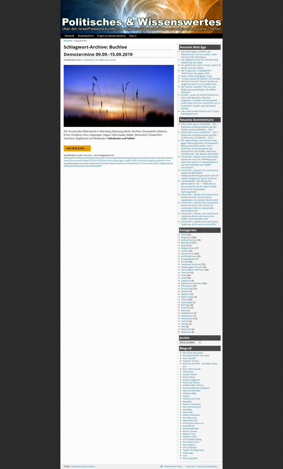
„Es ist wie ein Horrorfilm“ (204, 224)
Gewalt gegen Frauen (191, 267)
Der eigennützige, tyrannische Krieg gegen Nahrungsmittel (199, 189)
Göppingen (118, 160)
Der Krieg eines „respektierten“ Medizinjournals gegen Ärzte (196, 72)
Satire (184, 310)
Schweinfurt (122, 163)
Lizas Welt (188, 412)
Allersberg (86, 157)
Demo (147, 157)
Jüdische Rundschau (191, 283)
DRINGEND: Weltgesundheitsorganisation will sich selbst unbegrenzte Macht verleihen (200, 175)
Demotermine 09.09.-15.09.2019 (98, 54)
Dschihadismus (188, 256)
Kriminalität (187, 288)
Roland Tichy (189, 433)
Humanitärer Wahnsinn (192, 269)
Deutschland (187, 253)
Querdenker (189, 425)
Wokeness (186, 332)
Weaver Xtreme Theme (173, 466)
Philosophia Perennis (193, 423)
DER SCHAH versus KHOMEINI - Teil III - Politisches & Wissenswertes (200, 133)
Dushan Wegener (191, 379)
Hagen (128, 160)
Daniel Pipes (189, 377)
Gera (110, 160)
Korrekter (187, 409)
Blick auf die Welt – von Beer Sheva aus (200, 365)
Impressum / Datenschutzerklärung (201, 466)
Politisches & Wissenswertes (83, 466)
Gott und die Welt (191, 390)
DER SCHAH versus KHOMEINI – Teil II (199, 128)
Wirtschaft (186, 329)
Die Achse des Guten (193, 352)
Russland (185, 307)
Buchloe (113, 157)
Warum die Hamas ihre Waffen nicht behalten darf (197, 217)
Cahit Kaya (188, 371)
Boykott (184, 245)
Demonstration (158, 157)
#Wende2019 (70, 157)
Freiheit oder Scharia (193, 385)
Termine (144, 163)
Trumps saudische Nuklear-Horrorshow (200, 78)
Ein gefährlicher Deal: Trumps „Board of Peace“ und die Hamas (201, 66)
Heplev (186, 396)
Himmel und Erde (191, 398)
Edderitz (87, 160)
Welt (183, 326)
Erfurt (94, 160)
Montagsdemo (75, 163)
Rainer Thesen (190, 431)
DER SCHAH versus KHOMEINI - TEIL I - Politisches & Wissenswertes (200, 125)
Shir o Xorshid (190, 447)
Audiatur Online (191, 360)
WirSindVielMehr (93, 166)
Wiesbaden (79, 166)
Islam (183, 275)
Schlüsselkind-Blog (192, 439)
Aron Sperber (189, 358)
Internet (185, 272)
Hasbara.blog (189, 393)
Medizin (185, 294)
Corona (184, 251)
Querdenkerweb (191, 428)
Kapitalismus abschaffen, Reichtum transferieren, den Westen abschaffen (200, 152)
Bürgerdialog (123, 157)
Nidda (86, 163)
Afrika (184, 234)
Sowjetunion (187, 313)
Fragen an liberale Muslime (111, 36)
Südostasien (187, 318)
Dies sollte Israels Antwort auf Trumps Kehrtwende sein (200, 112)
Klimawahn (186, 286)
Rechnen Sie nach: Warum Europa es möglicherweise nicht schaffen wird (199, 82)
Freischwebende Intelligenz (196, 388)
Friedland (102, 160)
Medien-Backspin (191, 415)
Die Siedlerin (189, 444)
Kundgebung (150, 160)
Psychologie (187, 302)
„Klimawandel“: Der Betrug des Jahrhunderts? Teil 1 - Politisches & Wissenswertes (198, 184)
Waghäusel (164, 163)
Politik (105, 163)
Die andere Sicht (191, 442)
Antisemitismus (188, 240)
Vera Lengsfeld (190, 458)
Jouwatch (187, 401)
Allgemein (186, 237)
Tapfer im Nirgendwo (193, 450)
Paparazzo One (190, 420)
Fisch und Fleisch (191, 382)
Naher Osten (187, 296)
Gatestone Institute (190, 264)
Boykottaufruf (85, 36)
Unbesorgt (188, 452)
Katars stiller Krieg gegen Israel (196, 76)
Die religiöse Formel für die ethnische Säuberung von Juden (199, 61)
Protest (111, 163)
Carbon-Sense (190, 374)
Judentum (186, 280)
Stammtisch (134, 163)
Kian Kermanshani (192, 406)
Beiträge (88, 155)
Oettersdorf (95, 163)
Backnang (97, 157)
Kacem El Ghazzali (192, 404)
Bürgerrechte (137, 157)
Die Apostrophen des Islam (196, 355)
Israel (184, 277)
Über (131, 36)
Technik (185, 321)
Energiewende (188, 259)
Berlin (105, 157)
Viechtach (154, 163)
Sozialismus (187, 315)
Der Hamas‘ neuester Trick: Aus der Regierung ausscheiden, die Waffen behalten (198, 89)
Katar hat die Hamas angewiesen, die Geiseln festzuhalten (199, 198)
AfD (79, 157)
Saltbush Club (190, 436)
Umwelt (185, 324)
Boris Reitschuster (192, 369)
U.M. (185, 455)
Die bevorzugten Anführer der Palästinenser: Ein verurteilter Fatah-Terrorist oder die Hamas (199, 54)
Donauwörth (76, 160)
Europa (184, 261)
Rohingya (185, 305)
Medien (185, 291)
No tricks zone (190, 417)
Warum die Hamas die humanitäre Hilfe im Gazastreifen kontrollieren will (197, 208)
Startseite (69, 36)
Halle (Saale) (138, 160)
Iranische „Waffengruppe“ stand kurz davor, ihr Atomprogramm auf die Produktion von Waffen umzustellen (199, 163)
